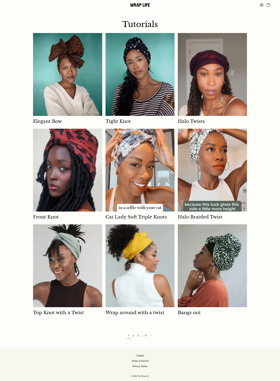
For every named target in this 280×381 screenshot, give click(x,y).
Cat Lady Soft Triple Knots (136, 217)
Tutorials (140, 24)
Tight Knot (118, 121)
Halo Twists (191, 121)
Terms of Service (140, 360)
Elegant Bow (47, 121)
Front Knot (46, 217)
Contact (140, 355)
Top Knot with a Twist (58, 312)
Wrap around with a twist (134, 312)
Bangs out (189, 312)
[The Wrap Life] (140, 5)
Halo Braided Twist (200, 217)
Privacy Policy (140, 366)
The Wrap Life (143, 376)
